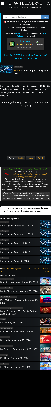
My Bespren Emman (7, 346)
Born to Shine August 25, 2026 (15, 340)
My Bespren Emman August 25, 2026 (18, 349)
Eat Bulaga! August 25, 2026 (14, 358)
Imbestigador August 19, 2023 (15, 252)
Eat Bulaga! (4, 355)
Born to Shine (5, 337)
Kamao (3, 319)
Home (17, 70)
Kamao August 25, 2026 (12, 322)
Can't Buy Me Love (6, 328)
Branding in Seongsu (7, 279)
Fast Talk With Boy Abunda (8, 297)
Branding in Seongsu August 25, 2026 (19, 282)
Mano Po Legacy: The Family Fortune (12, 308)
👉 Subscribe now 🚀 (25, 44)
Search (45, 17)
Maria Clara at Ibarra (7, 288)
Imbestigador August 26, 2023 (15, 243)
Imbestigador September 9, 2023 (16, 225)
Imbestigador (18, 66)
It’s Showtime (5, 364)
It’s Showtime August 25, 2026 (15, 367)
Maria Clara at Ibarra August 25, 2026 (19, 291)
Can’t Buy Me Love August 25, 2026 (18, 331)
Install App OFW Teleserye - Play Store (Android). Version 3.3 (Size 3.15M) (26, 57)
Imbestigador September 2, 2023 (16, 234)
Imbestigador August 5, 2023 (14, 261)
